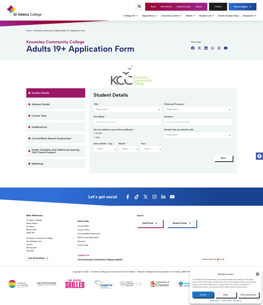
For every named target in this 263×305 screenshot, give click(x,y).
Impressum (237, 300)
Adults (189, 15)
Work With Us (166, 7)
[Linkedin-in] (163, 196)
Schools (198, 7)
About (153, 7)
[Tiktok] (136, 196)
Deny (225, 294)
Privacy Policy (215, 300)
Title (96, 104)
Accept (203, 294)
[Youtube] (172, 196)
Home (29, 30)
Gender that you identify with (178, 129)
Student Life (205, 15)
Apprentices (148, 15)
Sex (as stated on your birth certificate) (113, 129)
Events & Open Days (228, 15)
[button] (257, 274)
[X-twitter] (145, 196)
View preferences (248, 294)
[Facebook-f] (127, 196)
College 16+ (129, 15)
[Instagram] (154, 196)
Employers (248, 15)
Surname (168, 116)
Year (143, 143)
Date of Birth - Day (103, 143)
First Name (99, 116)
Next (223, 158)
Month (122, 143)
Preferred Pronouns (174, 104)
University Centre (170, 15)
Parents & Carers (184, 7)
